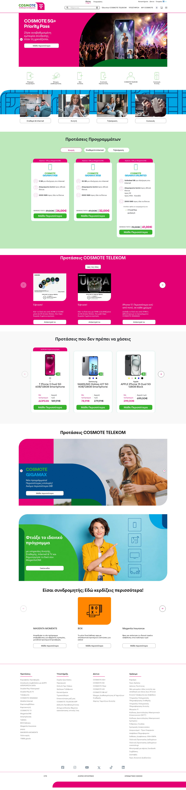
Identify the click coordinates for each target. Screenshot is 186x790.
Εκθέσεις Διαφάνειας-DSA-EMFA (142, 736)
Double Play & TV (27, 692)
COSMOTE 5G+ (99, 680)
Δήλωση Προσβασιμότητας (68, 705)
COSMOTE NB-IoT (100, 692)
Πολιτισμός (25, 735)
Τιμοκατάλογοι (63, 695)
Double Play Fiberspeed (29, 688)
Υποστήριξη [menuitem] (62, 674)
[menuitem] (62, 767)
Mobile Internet (26, 701)
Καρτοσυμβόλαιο (27, 704)
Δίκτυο (152, 1)
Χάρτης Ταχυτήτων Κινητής (104, 701)
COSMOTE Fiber (99, 686)
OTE (45, 776)
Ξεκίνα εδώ (45, 568)
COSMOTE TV (26, 710)
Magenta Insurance (28, 726)
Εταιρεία (159, 1)
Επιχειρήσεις (98, 1)
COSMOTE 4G (99, 689)
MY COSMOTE (147, 7)
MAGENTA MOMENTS (29, 732)
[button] (156, 7)
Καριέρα (132, 680)
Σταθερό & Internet (35, 121)
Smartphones (25, 717)
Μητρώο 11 (133, 709)
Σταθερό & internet (95, 150)
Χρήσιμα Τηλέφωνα (65, 689)
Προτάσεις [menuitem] (25, 674)
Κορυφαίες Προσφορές (29, 680)
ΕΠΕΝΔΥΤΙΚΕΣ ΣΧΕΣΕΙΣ (133, 776)
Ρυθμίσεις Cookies (136, 724)
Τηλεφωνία (24, 695)
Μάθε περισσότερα (44, 493)
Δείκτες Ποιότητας (137, 686)
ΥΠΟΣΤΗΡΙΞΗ (134, 7)
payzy (22, 729)
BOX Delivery (25, 723)
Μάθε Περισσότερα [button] (50, 215)
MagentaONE (25, 713)
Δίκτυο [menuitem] (96, 674)
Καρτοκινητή (25, 707)
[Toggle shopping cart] (161, 7)
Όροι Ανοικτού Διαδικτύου (140, 758)
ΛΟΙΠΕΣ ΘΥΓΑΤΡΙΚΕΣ (86, 776)
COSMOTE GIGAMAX (29, 698)
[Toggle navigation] (165, 7)
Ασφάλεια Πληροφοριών (139, 733)
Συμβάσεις (133, 751)
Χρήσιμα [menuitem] (133, 674)
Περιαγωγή (61, 683)
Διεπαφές (133, 754)
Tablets (23, 720)
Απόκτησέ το (50, 322)
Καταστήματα (143, 1)
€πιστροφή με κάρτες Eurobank (142, 748)
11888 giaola (25, 738)
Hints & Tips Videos (64, 686)
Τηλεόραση (112, 121)
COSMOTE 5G (98, 683)
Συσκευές (150, 121)
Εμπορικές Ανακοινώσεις (139, 727)
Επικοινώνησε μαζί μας (66, 698)
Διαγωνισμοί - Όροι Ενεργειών (141, 730)
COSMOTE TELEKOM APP (67, 702)
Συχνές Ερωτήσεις (64, 680)
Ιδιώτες (88, 1)
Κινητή (74, 121)
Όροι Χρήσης (134, 683)
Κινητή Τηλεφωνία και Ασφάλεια (142, 695)
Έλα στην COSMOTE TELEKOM (114, 7)
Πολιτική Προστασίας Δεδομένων (143, 739)
